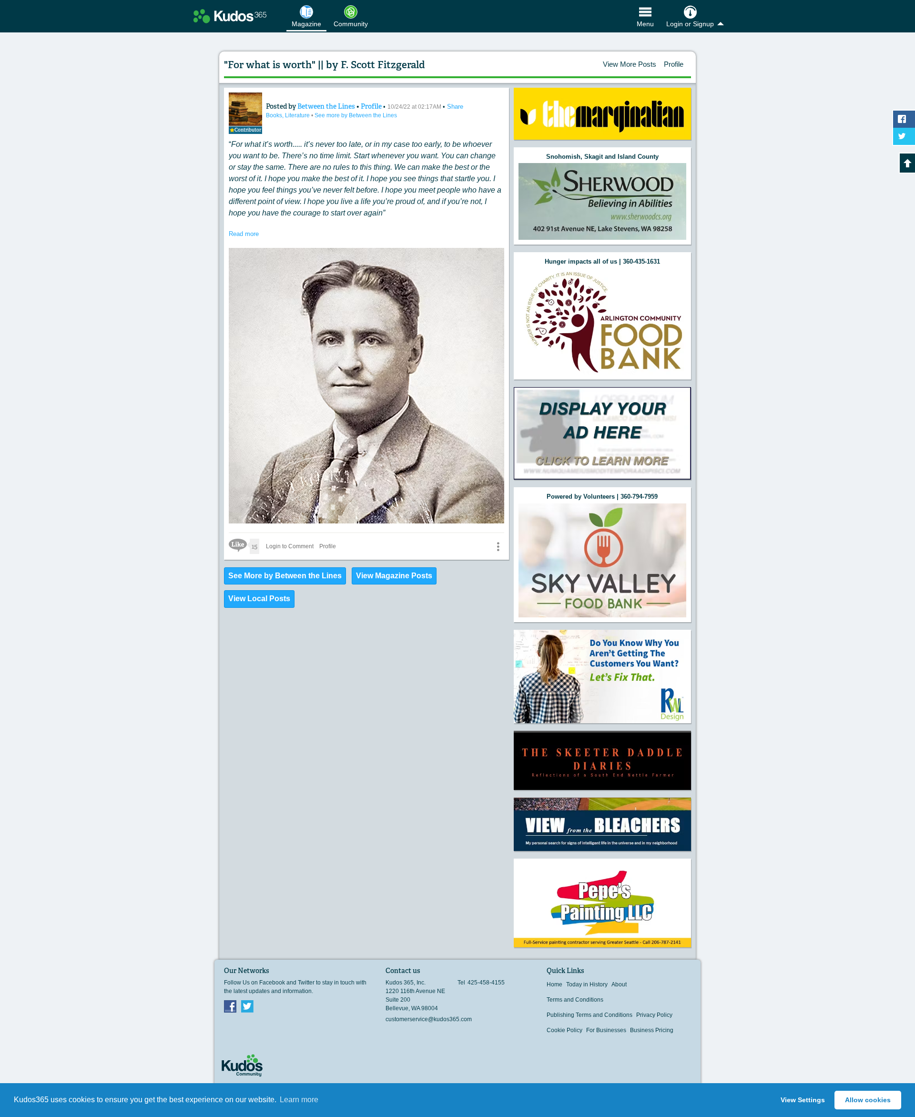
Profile (673, 64)
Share (455, 106)
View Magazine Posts (394, 576)
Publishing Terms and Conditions (589, 1015)
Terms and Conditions (575, 999)
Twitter (247, 1006)
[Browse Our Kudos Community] (230, 16)
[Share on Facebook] (904, 119)
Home (554, 984)
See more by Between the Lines (356, 115)
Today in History (587, 984)
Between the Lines (326, 106)
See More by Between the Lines (285, 576)
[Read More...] (602, 114)
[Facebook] (230, 1006)
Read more (244, 233)
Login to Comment (290, 546)
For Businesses (606, 1030)
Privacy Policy (654, 1015)
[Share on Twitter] (904, 136)
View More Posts (629, 64)
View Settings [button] (803, 1100)
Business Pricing (651, 1030)
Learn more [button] (299, 1100)
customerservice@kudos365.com (429, 1019)
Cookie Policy (564, 1030)
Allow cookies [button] (868, 1100)
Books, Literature (288, 115)
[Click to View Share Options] (498, 546)
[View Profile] (245, 109)
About (619, 984)
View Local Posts (259, 598)
